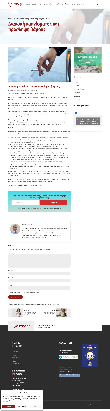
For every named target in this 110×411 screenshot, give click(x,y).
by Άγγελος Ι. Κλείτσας (29, 90)
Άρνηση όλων (22, 406)
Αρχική (28, 4)
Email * (10, 278)
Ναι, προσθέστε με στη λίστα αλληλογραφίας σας (24, 292)
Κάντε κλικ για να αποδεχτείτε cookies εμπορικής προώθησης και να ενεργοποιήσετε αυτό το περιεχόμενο (87, 121)
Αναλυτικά (5, 401)
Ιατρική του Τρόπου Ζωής (68, 4)
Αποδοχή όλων (9, 406)
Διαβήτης (76, 85)
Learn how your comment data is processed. (45, 304)
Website (10, 285)
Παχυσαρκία (18, 19)
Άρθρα (39, 4)
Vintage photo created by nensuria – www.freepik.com (24, 185)
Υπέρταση (77, 99)
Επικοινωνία (80, 4)
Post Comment (16, 297)
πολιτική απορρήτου (39, 208)
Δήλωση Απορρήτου (15, 356)
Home (10, 19)
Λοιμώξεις (77, 92)
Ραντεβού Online (48, 4)
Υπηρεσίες (57, 4)
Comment (11, 253)
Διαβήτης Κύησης (79, 89)
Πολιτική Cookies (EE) (15, 362)
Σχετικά (34, 4)
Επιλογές (35, 406)
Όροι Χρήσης (16, 351)
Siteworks (97, 405)
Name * (10, 270)
